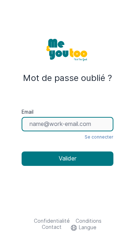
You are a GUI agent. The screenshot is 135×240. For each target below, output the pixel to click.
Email (27, 112)
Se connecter (99, 137)
